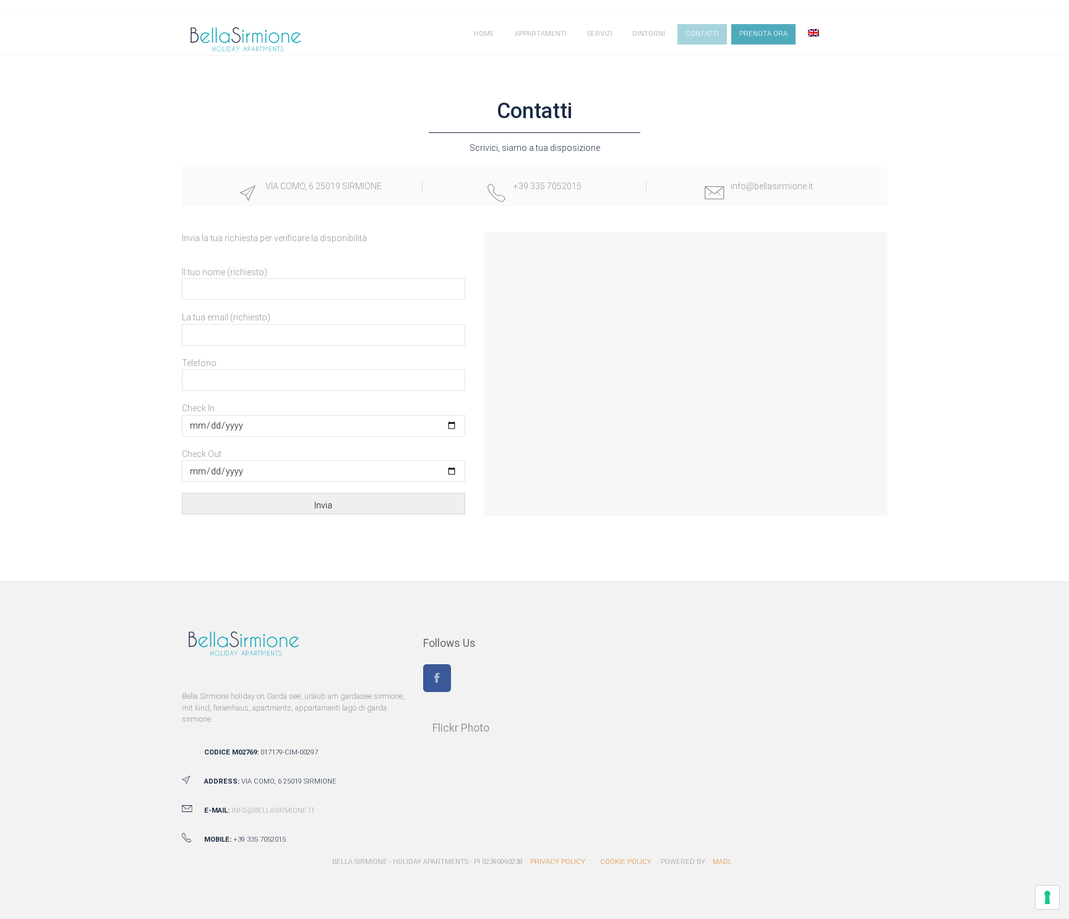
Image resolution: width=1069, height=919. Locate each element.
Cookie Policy (625, 862)
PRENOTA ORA (763, 34)
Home (484, 34)
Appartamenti (541, 34)
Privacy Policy (557, 862)
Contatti (702, 34)
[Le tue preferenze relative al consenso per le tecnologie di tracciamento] (1047, 897)
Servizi (599, 34)
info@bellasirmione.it (273, 810)
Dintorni (648, 34)
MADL (722, 862)
